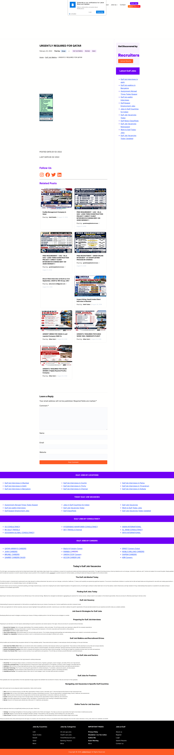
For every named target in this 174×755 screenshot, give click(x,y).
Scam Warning (93, 740)
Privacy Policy (93, 732)
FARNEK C (67, 551)
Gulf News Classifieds (130, 121)
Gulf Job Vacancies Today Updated (136, 511)
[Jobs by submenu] (117, 4)
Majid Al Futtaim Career (73, 548)
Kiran (63, 51)
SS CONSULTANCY (12, 527)
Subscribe (100, 12)
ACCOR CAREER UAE (71, 557)
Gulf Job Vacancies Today (73, 508)
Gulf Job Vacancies (130, 505)
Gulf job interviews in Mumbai (17, 483)
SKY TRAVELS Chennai (72, 530)
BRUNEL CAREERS (12, 554)
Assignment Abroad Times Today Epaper (21, 505)
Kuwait (35, 738)
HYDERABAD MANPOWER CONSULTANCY (80, 527)
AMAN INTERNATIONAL (131, 527)
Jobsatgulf (52, 573)
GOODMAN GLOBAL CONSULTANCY (19, 533)
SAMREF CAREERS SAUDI (15, 557)
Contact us (119, 743)
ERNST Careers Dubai (131, 548)
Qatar (94, 51)
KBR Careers (127, 557)
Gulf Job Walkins (78, 51)
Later (90, 12)
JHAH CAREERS (11, 551)
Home (42, 57)
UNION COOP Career (71, 554)
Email (42, 443)
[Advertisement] (87, 23)
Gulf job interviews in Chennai (75, 489)
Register (119, 735)
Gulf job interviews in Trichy (74, 486)
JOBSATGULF (86, 752)
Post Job (134, 3)
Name (42, 433)
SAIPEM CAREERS (129, 554)
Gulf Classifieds (69, 511)
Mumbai (87, 51)
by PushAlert (73, 14)
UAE (34, 732)
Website (43, 452)
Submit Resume (134, 6)
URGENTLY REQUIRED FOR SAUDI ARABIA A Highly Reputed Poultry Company (55, 371)
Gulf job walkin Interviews (15, 508)
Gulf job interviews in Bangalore (18, 489)
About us (119, 732)
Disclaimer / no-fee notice (97, 735)
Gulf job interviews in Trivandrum (135, 486)
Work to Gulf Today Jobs (132, 508)
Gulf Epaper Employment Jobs (17, 511)
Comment (44, 406)
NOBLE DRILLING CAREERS (133, 551)
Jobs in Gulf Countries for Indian (76, 505)
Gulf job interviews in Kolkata (134, 489)
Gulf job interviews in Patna (133, 483)
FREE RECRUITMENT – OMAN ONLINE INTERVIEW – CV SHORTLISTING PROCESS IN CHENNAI (90, 258)
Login (118, 738)
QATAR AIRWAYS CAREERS (15, 548)
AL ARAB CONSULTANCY (132, 530)
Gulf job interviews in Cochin (75, 483)
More (34, 743)
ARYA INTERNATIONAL (131, 533)
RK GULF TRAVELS (12, 530)
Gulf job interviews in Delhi (15, 486)
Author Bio (92, 738)
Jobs (133, 106)
